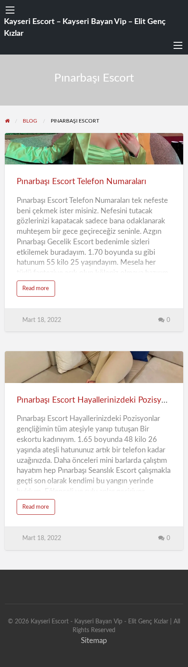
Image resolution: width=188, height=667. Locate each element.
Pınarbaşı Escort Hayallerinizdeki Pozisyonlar (98, 400)
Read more (38, 290)
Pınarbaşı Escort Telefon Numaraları (81, 182)
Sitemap (94, 640)
